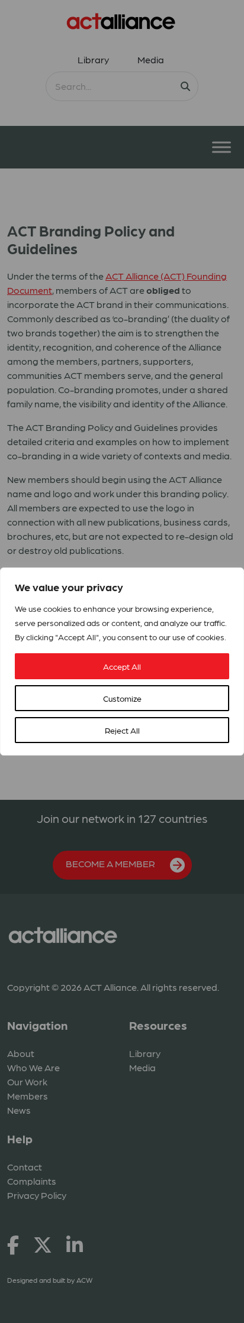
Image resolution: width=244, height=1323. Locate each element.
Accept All (122, 666)
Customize (122, 698)
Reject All (122, 730)
